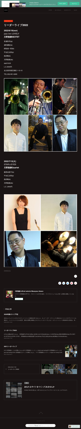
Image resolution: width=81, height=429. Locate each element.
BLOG (75, 10)
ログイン (74, 3)
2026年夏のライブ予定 (11, 314)
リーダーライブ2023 (10, 330)
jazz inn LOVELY (11, 33)
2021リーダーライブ (10, 346)
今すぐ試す (62, 3)
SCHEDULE (58, 10)
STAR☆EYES (10, 164)
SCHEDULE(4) (7, 271)
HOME (50, 10)
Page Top (40, 413)
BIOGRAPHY (67, 10)
